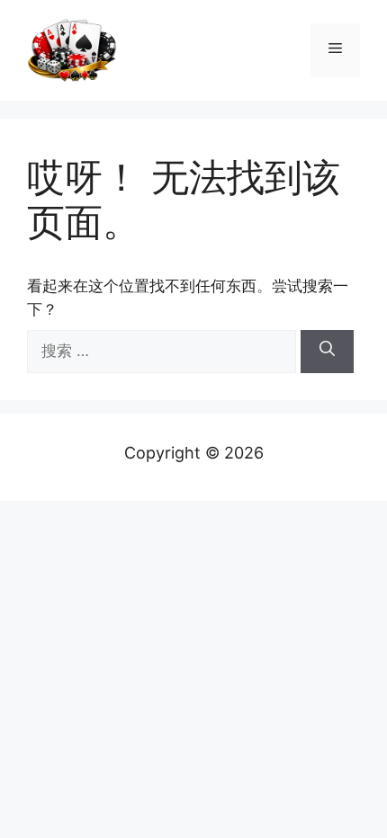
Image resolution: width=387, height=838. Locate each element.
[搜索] (327, 351)
